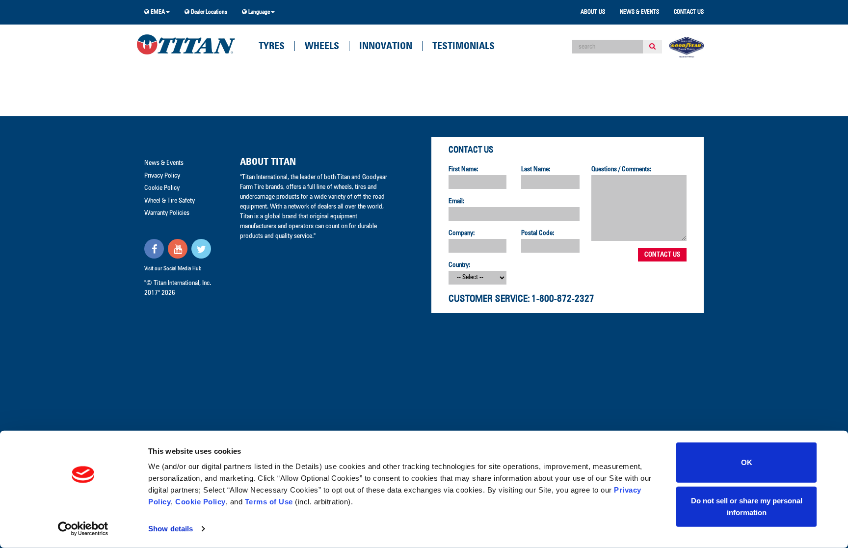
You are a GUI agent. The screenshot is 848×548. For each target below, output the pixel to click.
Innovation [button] (385, 46)
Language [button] (258, 12)
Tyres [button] (272, 46)
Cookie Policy (200, 501)
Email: (457, 201)
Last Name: (536, 169)
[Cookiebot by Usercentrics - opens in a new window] (83, 529)
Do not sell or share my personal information (746, 506)
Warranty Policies (166, 212)
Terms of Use (269, 501)
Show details (170, 528)
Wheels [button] (322, 46)
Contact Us (689, 12)
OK (746, 462)
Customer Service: (489, 299)
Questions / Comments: (621, 169)
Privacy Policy (162, 175)
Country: (460, 264)
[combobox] (607, 46)
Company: (462, 233)
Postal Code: (538, 233)
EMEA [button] (157, 12)
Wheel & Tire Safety (169, 200)
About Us (593, 12)
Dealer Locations (208, 12)
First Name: (463, 169)
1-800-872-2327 (562, 299)
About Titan (268, 162)
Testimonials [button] (463, 46)
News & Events (639, 12)
